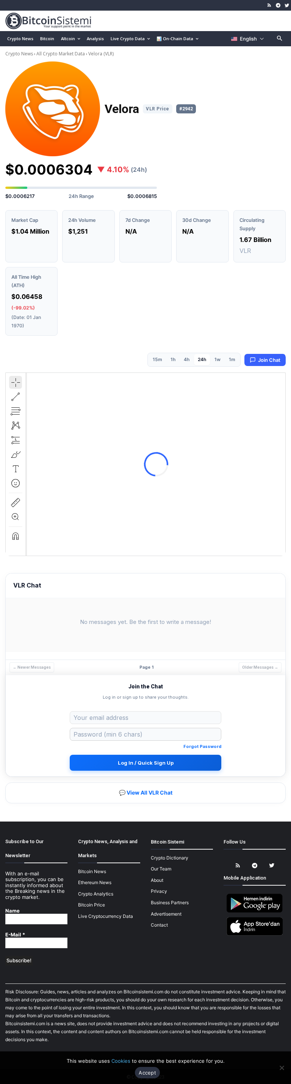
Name (12, 911)
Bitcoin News (92, 871)
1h (173, 359)
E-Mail (15, 935)
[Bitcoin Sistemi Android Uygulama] (254, 911)
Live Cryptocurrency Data (105, 916)
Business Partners (170, 902)
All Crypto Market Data (60, 53)
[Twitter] (286, 5)
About (157, 880)
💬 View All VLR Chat (145, 792)
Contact (159, 925)
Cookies (120, 1061)
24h (202, 359)
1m (232, 359)
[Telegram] (278, 5)
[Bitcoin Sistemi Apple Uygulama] (254, 934)
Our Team (161, 869)
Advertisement (166, 914)
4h (186, 359)
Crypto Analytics (95, 894)
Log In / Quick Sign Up (146, 763)
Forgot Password (202, 746)
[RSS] (269, 5)
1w (217, 359)
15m (157, 359)
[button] (280, 39)
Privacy (159, 891)
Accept (147, 1073)
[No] (281, 1067)
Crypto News (19, 53)
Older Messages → (260, 667)
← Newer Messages (32, 667)
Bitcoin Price (91, 905)
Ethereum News (94, 882)
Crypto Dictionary (169, 858)
